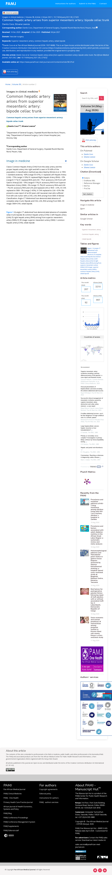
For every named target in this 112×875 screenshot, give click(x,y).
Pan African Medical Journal (14, 789)
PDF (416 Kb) (12, 71)
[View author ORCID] (7, 126)
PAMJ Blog (8, 813)
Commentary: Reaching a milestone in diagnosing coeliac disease (92, 456)
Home (7, 84)
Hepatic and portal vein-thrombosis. (92, 447)
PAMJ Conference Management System (19, 822)
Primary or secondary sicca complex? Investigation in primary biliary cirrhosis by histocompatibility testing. (92, 439)
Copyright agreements (48, 789)
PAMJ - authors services (48, 802)
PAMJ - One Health (11, 798)
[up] (66, 161)
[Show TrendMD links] (102, 466)
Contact (103, 3)
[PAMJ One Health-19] (92, 659)
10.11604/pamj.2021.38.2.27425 (66, 17)
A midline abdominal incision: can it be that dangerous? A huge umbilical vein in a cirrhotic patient (92, 415)
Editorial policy (45, 794)
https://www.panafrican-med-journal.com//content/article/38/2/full (47, 62)
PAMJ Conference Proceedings (16, 818)
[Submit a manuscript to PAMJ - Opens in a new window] (92, 124)
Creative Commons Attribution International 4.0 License (25, 48)
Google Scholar (86, 219)
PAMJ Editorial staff (11, 830)
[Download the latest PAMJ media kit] (80, 851)
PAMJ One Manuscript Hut (85, 828)
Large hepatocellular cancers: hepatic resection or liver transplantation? (90, 428)
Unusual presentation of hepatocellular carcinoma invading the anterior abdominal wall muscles (92, 389)
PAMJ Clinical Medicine (13, 794)
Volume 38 (16, 84)
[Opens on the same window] (10, 770)
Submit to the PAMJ (87, 3)
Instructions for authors (65, 3)
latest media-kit (99, 840)
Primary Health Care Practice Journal (18, 802)
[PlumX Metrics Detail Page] (86, 481)
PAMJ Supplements (11, 826)
